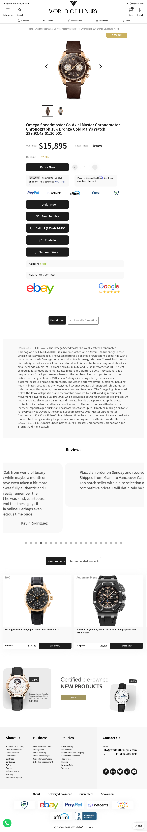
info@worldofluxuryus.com (16, 3)
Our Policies (66, 749)
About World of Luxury (15, 746)
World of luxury (73, 11)
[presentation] (47, 66)
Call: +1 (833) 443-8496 (50, 228)
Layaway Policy (67, 765)
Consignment (39, 749)
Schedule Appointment (43, 762)
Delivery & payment (60, 794)
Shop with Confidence (70, 755)
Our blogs (10, 759)
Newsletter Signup (14, 777)
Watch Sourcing (40, 752)
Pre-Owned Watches (42, 746)
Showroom (108, 794)
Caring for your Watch (42, 759)
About (36, 794)
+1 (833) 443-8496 (135, 3)
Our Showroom (12, 752)
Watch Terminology (41, 755)
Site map (9, 774)
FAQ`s (8, 765)
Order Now (47, 167)
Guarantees (66, 759)
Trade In (50, 240)
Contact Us (10, 762)
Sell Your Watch (49, 252)
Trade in (9, 768)
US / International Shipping (72, 752)
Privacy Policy (67, 746)
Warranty (65, 768)
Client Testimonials (14, 749)
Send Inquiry (50, 216)
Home (30, 28)
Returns (64, 762)
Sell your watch (12, 771)
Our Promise (11, 755)
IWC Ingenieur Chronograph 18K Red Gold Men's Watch (32, 629)
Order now (55, 645)
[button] (26, 543)
